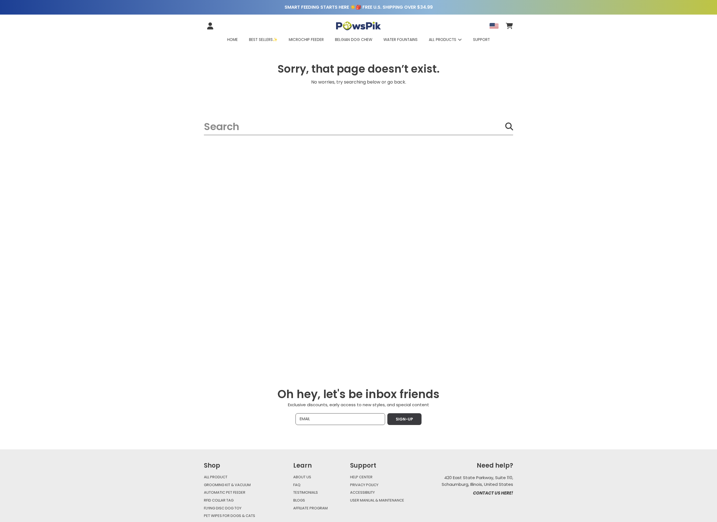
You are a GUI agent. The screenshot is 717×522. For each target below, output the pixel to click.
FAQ (297, 485)
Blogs (299, 500)
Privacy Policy (364, 485)
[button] (509, 26)
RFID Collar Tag (219, 500)
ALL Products (443, 39)
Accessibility (362, 492)
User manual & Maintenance (377, 500)
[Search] (509, 126)
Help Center (361, 477)
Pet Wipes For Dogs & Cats (229, 515)
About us (302, 477)
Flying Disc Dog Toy (222, 508)
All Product (215, 477)
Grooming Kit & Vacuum (227, 485)
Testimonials (305, 492)
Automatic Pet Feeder (224, 492)
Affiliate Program (310, 508)
